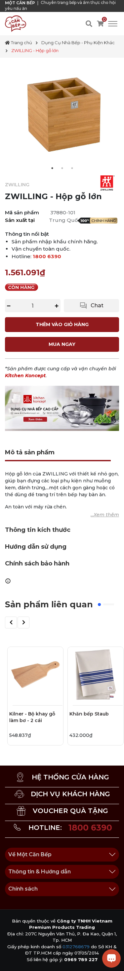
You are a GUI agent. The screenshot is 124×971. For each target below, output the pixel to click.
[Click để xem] (62, 114)
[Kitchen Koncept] (62, 408)
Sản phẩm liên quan (49, 604)
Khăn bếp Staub (89, 714)
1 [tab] (52, 168)
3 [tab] (72, 168)
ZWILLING (17, 185)
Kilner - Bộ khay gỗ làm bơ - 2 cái (32, 717)
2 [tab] (62, 168)
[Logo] (15, 23)
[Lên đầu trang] (12, 959)
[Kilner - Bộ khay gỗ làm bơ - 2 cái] (35, 674)
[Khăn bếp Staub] (95, 674)
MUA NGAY (62, 344)
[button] (11, 622)
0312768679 (76, 946)
